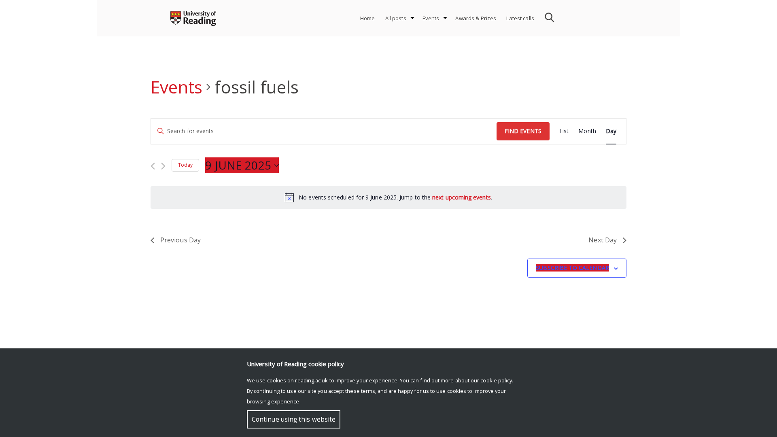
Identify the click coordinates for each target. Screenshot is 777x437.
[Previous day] (153, 166)
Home (367, 18)
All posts (395, 18)
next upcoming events (461, 197)
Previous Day (180, 239)
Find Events (523, 131)
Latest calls (520, 18)
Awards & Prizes (475, 18)
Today (185, 164)
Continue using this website (293, 419)
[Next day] (163, 166)
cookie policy (496, 380)
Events (430, 18)
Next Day (602, 239)
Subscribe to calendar (572, 268)
